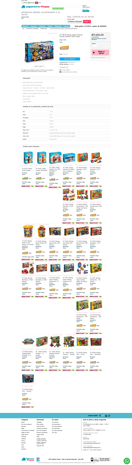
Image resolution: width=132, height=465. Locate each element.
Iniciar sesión (24, 0)
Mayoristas (58, 26)
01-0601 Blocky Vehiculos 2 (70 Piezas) (95, 169)
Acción (23, 422)
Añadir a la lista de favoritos (98, 57)
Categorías (42, 26)
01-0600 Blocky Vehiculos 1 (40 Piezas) (81, 169)
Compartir (63, 67)
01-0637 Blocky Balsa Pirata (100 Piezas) (54, 243)
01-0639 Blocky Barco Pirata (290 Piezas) (82, 243)
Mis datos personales (57, 430)
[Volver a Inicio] (22, 28)
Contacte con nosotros (42, 428)
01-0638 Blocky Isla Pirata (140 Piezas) (68, 243)
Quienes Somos (40, 434)
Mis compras (55, 422)
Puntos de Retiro (40, 426)
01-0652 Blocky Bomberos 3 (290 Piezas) (41, 279)
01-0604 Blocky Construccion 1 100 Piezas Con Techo (82, 206)
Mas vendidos (40, 424)
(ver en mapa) (86, 425)
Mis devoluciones (56, 424)
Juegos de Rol (24, 434)
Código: (61, 39)
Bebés (22, 428)
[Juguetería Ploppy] (35, 6)
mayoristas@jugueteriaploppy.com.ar (91, 447)
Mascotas (23, 436)
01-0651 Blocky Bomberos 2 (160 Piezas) (27, 279)
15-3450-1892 (87, 434)
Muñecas (23, 438)
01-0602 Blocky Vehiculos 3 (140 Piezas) (68, 206)
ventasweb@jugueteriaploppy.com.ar (91, 443)
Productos (25, 26)
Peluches (23, 442)
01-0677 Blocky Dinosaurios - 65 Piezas (95, 279)
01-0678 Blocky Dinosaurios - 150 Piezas (81, 316)
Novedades (39, 422)
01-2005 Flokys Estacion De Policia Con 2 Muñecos (68, 169)
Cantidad (93, 43)
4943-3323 (86, 438)
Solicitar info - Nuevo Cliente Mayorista (92, 449)
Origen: (61, 54)
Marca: (61, 42)
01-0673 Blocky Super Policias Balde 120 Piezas (81, 279)
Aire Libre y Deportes (26, 424)
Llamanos (25, 2)
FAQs (38, 436)
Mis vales (54, 432)
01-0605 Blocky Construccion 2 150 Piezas (96, 206)
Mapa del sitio (40, 445)
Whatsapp (32, 2)
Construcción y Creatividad (27, 430)
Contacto (66, 26)
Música (23, 440)
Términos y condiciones (42, 432)
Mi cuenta (55, 419)
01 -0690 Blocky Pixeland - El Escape (41, 353)
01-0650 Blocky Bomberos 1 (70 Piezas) (95, 243)
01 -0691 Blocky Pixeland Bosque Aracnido (54, 353)
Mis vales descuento (57, 426)
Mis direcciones (56, 428)
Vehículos (23, 449)
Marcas (50, 26)
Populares (34, 26)
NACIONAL (65, 54)
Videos (39, 2)
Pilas (22, 445)
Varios (22, 447)
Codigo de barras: (63, 62)
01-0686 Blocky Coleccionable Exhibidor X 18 (27, 353)
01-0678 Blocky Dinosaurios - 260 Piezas (95, 316)
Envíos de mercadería (42, 430)
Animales (23, 426)
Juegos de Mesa (25, 432)
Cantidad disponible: (64, 64)
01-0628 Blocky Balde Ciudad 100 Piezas (41, 243)
